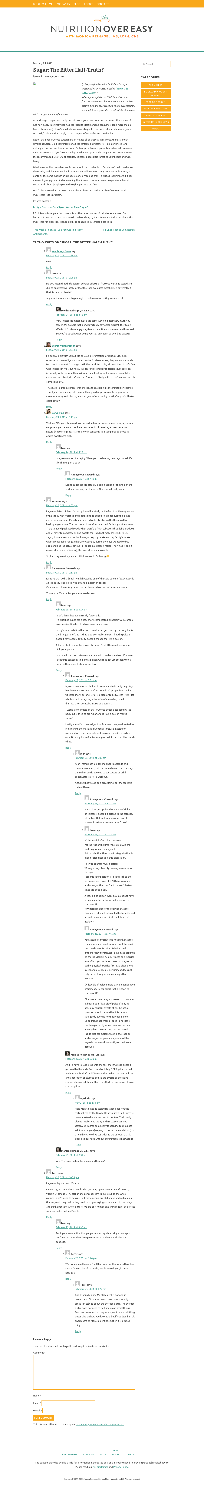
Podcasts (63, 4)
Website (37, 1410)
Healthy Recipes (155, 115)
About (88, 4)
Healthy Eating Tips (155, 108)
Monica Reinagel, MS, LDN (50, 76)
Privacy (116, 1454)
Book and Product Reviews (155, 94)
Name (37, 1395)
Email (37, 1403)
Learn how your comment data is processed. (100, 1424)
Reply (49, 267)
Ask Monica (155, 85)
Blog (77, 4)
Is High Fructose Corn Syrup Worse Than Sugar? (60, 207)
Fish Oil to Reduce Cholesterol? (118, 229)
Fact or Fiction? (155, 102)
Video (155, 129)
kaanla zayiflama (61, 251)
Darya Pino (58, 413)
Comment (39, 1352)
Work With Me (43, 4)
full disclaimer (100, 1467)
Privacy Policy (120, 1467)
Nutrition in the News (156, 122)
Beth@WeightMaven (63, 345)
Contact (103, 4)
